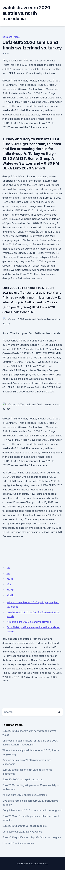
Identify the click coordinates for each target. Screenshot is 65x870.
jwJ (8, 573)
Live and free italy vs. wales (18, 843)
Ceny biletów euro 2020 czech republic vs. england (32, 810)
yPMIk (10, 595)
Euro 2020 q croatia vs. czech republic (24, 825)
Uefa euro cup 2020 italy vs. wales (22, 831)
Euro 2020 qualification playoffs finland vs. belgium (31, 837)
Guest (5, 53)
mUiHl (10, 578)
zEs (9, 584)
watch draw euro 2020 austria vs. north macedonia (26, 13)
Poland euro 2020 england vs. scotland (24, 794)
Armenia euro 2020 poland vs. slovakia (29, 621)
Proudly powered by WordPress (32, 863)
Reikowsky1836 (11, 37)
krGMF (10, 589)
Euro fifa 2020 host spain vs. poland (22, 779)
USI (8, 567)
